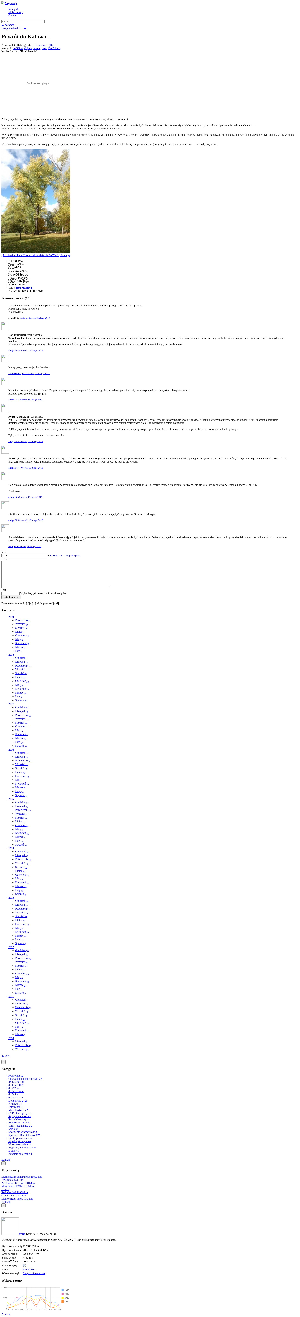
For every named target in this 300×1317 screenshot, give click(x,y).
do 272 (13, 1088)
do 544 (13, 1094)
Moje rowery (15, 12)
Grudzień (21, 657)
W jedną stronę (32, 48)
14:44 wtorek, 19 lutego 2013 (29, 467)
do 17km (15, 1085)
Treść (4, 558)
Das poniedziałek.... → (14, 28)
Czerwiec (22, 635)
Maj (19, 639)
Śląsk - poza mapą (20, 1125)
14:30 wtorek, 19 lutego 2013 (28, 497)
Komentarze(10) (44, 45)
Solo (44, 48)
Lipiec (19, 631)
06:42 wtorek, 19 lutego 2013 (27, 546)
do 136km (16, 1081)
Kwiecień (22, 643)
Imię (3, 552)
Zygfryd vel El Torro (18, 1182)
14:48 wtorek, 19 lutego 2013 (29, 441)
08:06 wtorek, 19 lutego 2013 (29, 520)
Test (3, 589)
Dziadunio (12, 1179)
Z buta (13, 1150)
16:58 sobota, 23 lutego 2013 (29, 350)
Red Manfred (24, 287)
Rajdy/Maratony (19, 1119)
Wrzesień (21, 623)
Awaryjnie (15, 1075)
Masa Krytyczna (18, 1110)
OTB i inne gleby (19, 1113)
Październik (22, 620)
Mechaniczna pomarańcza (21, 1176)
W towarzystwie (19, 1144)
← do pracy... (8, 24)
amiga (22, 1233)
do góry (5, 1055)
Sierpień (21, 627)
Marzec (20, 647)
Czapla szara (14, 1195)
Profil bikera (29, 1269)
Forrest (5, 1189)
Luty (18, 650)
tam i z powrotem (20, 1138)
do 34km (18, 48)
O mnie (12, 15)
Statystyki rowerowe (34, 1273)
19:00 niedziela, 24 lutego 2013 (35, 318)
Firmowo (15, 1103)
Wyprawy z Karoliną (22, 1147)
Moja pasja (11, 3)
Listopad (21, 661)
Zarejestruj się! (72, 555)
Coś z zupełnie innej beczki (25, 1078)
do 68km (15, 1097)
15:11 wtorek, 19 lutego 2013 (28, 399)
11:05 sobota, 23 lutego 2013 (36, 373)
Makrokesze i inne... (17, 1198)
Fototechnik (15, 1106)
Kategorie (13, 9)
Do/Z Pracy (54, 48)
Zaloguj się (56, 555)
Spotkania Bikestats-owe (24, 1135)
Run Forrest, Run (19, 1122)
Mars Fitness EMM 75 (17, 1186)
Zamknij (6, 1159)
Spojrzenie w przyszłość (22, 1131)
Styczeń (21, 700)
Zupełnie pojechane (20, 1153)
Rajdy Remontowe (19, 1116)
